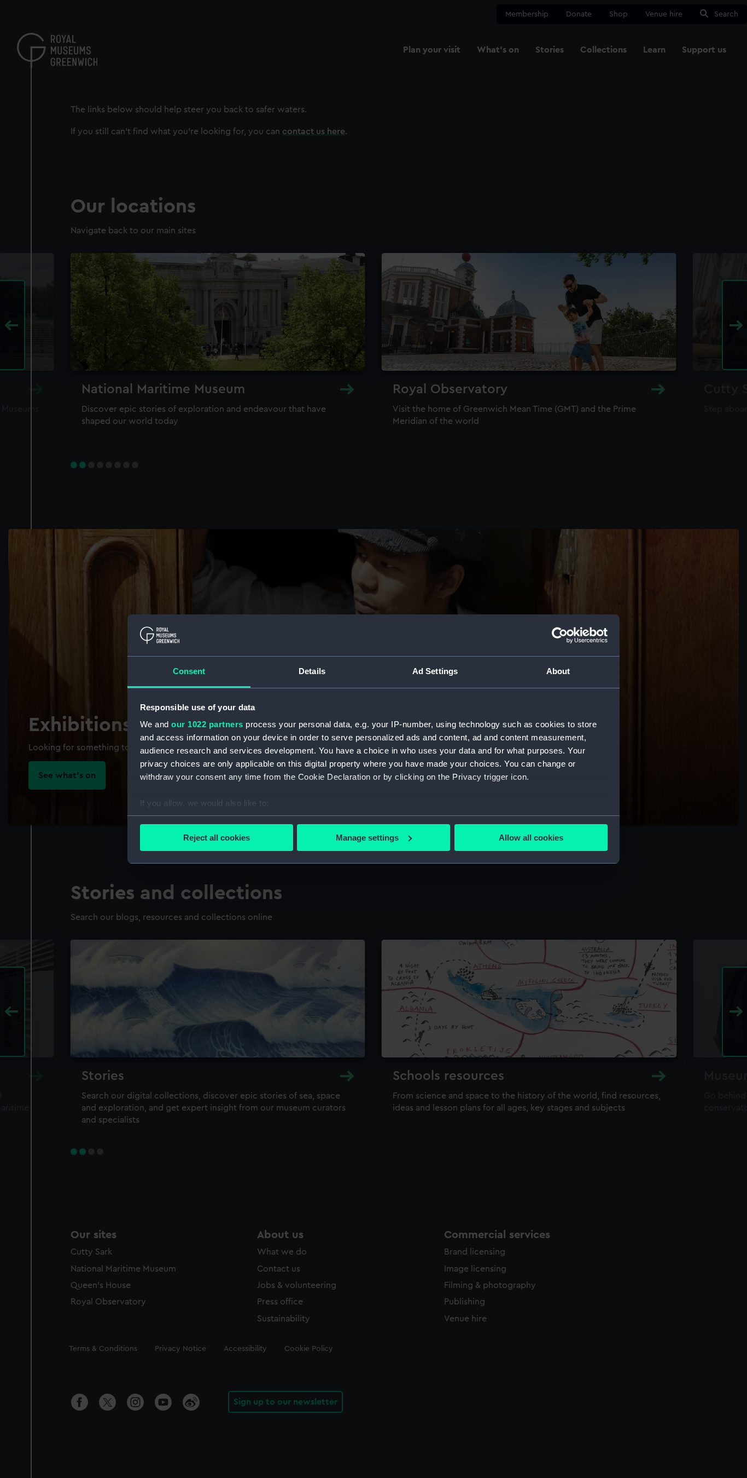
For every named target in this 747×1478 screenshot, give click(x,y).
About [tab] (558, 671)
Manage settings (367, 837)
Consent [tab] (189, 671)
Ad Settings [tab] (435, 671)
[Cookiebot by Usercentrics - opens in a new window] (560, 635)
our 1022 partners (207, 724)
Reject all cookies (216, 837)
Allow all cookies (531, 837)
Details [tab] (312, 671)
